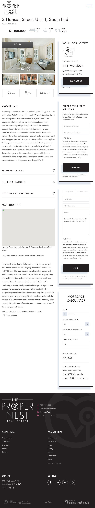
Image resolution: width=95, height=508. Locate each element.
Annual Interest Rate (72, 330)
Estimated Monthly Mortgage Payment (72, 368)
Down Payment (70, 354)
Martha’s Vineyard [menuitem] (54, 463)
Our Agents (66, 87)
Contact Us (76, 81)
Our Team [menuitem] (5, 445)
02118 (39, 311)
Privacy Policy (77, 157)
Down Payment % (71, 319)
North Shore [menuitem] (52, 455)
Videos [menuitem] (4, 448)
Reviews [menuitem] (5, 452)
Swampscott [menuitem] (52, 441)
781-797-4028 (73, 66)
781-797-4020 (45, 405)
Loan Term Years (70, 340)
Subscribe (76, 167)
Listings (11, 311)
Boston (31, 311)
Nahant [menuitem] (50, 452)
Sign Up (11, 487)
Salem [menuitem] (50, 445)
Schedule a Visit (82, 192)
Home (4, 311)
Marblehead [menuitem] (52, 437)
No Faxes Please (45, 412)
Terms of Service (75, 278)
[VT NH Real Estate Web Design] (76, 502)
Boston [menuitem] (50, 459)
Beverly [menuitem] (50, 448)
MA (18, 311)
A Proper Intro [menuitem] (7, 437)
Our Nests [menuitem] (6, 441)
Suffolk (24, 311)
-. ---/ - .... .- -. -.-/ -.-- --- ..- (49, 415)
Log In (4, 487)
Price (65, 309)
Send (75, 268)
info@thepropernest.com (48, 408)
